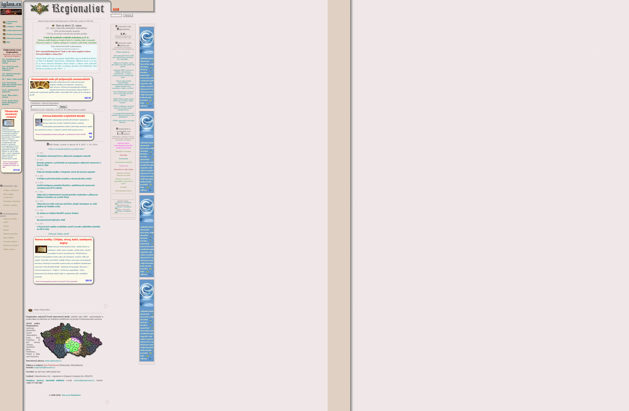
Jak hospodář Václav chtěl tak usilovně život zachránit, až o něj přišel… (123, 57)
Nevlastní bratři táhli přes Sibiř (51, 220)
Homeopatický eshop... (124, 191)
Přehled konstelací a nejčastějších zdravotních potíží (123, 181)
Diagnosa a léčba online (10, 220)
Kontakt (123, 187)
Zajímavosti (123, 166)
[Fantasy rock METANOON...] (12, 14)
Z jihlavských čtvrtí (14, 30)
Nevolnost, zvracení (10, 245)
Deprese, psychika (10, 234)
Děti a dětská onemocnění (8, 195)
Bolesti (6, 230)
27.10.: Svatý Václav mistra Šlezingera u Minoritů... (10, 102)
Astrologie (123, 155)
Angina (6, 226)
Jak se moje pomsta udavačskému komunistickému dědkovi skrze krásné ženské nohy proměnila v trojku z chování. (123, 84)
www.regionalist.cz (53, 361)
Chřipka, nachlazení (11, 190)
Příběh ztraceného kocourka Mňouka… (123, 121)
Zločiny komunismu (14, 34)
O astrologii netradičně (123, 162)
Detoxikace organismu (11, 201)
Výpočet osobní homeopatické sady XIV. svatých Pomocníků (123, 145)
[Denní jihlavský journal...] (12, 8)
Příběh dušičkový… (123, 52)
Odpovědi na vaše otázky (123, 169)
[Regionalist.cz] (39, 15)
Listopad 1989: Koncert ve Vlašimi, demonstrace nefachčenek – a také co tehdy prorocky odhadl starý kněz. (123, 73)
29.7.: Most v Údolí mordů (12, 79)
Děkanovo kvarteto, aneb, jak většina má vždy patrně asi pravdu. (123, 64)
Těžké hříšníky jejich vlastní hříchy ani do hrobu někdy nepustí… (123, 100)
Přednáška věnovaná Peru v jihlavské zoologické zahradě (64, 156)
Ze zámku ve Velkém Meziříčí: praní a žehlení (57, 213)
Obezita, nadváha (10, 205)
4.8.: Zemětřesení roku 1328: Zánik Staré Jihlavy (11, 61)
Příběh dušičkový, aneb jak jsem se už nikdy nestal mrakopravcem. (123, 108)
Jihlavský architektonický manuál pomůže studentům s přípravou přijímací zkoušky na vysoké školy (67, 196)
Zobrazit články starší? (58, 234)
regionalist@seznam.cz (44, 367)
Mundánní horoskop (123, 151)
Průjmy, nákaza (9, 249)
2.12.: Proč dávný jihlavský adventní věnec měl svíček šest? (12, 84)
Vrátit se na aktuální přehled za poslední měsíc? (66, 149)
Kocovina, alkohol (10, 241)
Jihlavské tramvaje (14, 38)
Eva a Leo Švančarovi (71, 395)
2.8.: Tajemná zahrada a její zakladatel (11, 74)
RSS (8, 42)
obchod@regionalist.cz (84, 380)
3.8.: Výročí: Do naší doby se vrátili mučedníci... (10, 68)
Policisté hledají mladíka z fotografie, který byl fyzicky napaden (66, 172)
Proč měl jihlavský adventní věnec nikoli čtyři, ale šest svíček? (123, 93)
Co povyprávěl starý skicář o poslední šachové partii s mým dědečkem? (123, 115)
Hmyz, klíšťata (8, 238)
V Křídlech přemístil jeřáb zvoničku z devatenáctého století (64, 179)
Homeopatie (123, 159)
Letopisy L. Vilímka (14, 26)
